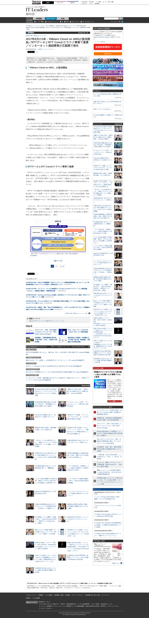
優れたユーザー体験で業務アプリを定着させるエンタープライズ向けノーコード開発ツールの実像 (45, 532)
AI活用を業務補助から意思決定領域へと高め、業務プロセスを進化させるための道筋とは (77, 455)
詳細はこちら (116, 563)
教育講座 (97, 3)
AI (62, 21)
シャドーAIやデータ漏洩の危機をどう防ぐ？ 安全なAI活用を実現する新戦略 (78, 481)
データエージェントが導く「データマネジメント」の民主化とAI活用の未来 (77, 404)
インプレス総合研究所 (83, 604)
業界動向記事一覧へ (83, 32)
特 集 (62, 18)
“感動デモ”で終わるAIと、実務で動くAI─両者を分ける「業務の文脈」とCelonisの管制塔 (77, 391)
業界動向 (51, 25)
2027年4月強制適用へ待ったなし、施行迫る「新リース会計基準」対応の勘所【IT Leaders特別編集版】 (57, 353)
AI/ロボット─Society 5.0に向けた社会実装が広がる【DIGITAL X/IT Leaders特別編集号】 (54, 366)
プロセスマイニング (53, 21)
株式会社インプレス (44, 601)
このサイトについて (31, 595)
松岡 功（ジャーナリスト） (46, 49)
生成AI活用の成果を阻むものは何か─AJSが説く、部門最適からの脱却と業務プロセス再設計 (45, 404)
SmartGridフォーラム (106, 604)
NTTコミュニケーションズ (57, 321)
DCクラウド (60, 2)
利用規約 (40, 595)
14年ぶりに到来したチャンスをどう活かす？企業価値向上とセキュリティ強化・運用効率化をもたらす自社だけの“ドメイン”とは (103, 344)
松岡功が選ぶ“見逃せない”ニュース (65, 25)
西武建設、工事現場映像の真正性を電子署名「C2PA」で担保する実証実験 (46, 339)
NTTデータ (37, 321)
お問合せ (28, 598)
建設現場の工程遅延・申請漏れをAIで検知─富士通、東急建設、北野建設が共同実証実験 (79, 339)
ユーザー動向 (40, 21)
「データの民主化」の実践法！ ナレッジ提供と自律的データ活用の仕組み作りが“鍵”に (78, 468)
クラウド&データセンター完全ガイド (49, 604)
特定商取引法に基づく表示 (92, 595)
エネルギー (84, 3)
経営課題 (39, 18)
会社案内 (67, 595)
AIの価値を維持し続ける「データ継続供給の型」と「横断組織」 (103, 223)
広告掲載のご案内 (59, 595)
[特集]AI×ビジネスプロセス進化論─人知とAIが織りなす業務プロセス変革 (108, 374)
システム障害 (45, 321)
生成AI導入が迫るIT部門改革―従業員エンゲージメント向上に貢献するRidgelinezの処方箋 (77, 557)
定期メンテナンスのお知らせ (102, 109)
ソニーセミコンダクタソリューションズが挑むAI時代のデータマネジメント (77, 493)
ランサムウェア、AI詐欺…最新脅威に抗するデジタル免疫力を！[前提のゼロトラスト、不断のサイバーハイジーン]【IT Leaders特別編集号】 (58, 379)
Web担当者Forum (71, 604)
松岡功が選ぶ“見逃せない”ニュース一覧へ (76, 313)
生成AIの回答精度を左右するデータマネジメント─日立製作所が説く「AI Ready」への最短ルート (45, 506)
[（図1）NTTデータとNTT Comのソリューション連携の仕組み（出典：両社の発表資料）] (58, 252)
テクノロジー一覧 (42, 25)
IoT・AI (104, 1)
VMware (31, 321)
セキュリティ (75, 21)
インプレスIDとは (100, 41)
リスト (36, 51)
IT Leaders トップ (31, 25)
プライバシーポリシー (78, 595)
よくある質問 (36, 598)
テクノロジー (51, 18)
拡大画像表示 (33, 255)
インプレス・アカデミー (45, 608)
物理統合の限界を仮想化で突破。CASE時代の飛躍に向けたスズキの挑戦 (77, 506)
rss (33, 14)
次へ (61, 266)
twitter (27, 14)
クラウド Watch (95, 604)
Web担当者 (84, 1)
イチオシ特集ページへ (113, 401)
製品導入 (72, 2)
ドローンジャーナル (113, 606)
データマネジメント (88, 21)
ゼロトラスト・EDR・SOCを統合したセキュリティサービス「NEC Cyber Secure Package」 (46, 332)
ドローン (91, 3)
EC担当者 (91, 1)
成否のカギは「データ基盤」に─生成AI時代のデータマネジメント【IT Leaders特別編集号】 (55, 360)
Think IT (63, 604)
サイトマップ (105, 595)
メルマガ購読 (48, 595)
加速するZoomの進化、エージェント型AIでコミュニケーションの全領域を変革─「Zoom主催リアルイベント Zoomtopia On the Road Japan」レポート (78, 547)
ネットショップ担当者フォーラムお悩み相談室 (71, 606)
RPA (67, 21)
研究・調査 (111, 1)
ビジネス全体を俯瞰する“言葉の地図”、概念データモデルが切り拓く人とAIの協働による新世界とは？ (46, 481)
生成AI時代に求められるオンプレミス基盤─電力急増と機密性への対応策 (45, 570)
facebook (30, 14)
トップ (29, 20)
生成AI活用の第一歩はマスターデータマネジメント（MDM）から (103, 200)
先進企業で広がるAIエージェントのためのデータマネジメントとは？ (77, 519)
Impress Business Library (101, 37)
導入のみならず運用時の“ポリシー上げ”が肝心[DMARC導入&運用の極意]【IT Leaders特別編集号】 (57, 372)
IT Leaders (37, 9)
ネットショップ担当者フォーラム (48, 606)
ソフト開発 (98, 1)
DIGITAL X (103, 606)
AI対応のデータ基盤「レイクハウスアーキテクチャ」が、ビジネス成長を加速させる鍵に (77, 417)
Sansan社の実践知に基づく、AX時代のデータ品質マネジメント (103, 160)
